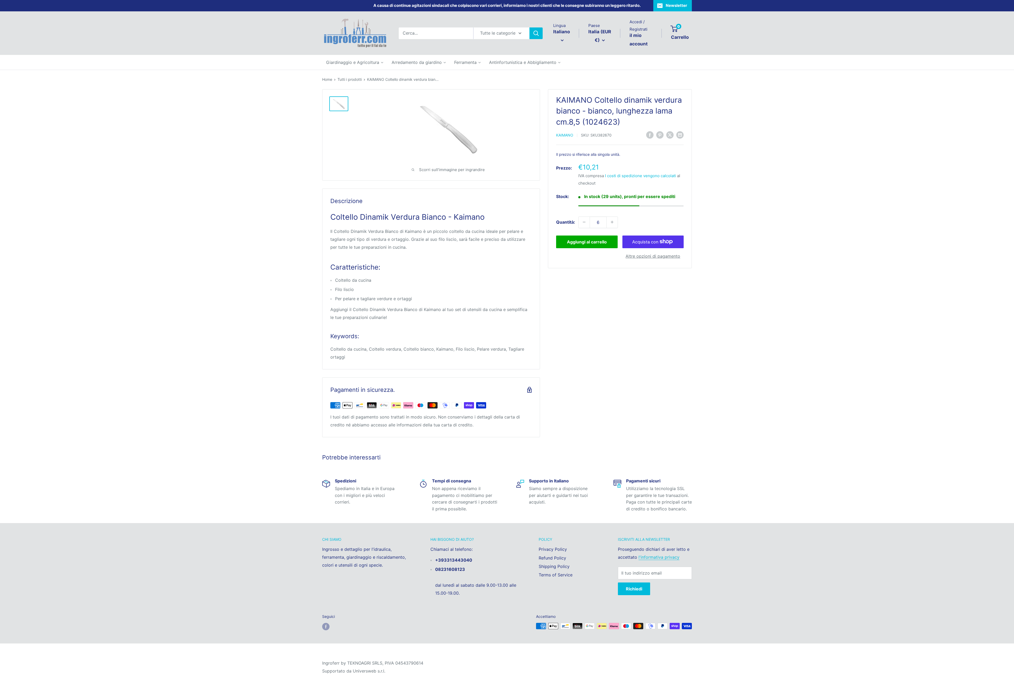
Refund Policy (552, 558)
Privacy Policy (553, 549)
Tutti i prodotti (349, 79)
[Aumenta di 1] (612, 222)
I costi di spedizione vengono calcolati (640, 175)
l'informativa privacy (659, 557)
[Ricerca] (536, 33)
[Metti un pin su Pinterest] (660, 135)
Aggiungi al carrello (587, 241)
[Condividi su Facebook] (650, 135)
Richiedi (634, 588)
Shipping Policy (554, 566)
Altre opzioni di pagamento (653, 255)
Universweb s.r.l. (369, 671)
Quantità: (565, 221)
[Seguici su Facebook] (326, 626)
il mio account (639, 39)
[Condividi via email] (680, 135)
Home (327, 79)
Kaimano (564, 135)
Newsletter (676, 5)
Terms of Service (555, 574)
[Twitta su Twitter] (670, 135)
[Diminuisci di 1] (584, 222)
